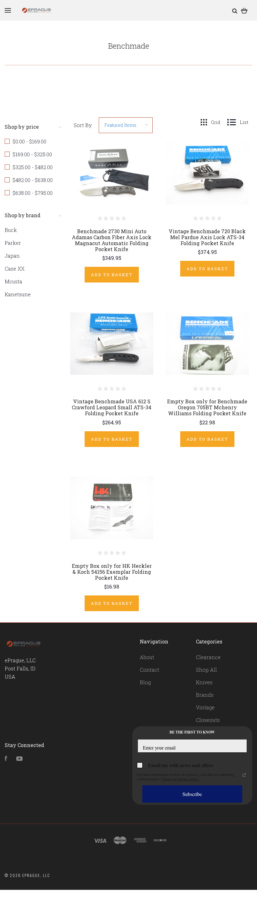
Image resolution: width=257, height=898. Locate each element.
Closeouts (208, 720)
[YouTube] (19, 759)
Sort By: (83, 125)
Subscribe (192, 794)
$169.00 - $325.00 (32, 154)
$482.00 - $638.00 (33, 180)
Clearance (208, 657)
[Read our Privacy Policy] (244, 775)
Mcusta (13, 281)
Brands (204, 694)
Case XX (14, 268)
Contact (149, 669)
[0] (244, 10)
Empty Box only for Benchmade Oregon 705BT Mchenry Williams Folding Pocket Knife (207, 407)
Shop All (206, 669)
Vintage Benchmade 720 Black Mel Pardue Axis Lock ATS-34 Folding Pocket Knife (207, 237)
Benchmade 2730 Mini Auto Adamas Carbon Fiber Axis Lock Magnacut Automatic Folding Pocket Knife (111, 240)
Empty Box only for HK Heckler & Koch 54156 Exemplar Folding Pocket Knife (112, 571)
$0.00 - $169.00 (29, 141)
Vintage (205, 707)
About (147, 657)
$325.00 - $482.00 (33, 167)
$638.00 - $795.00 (33, 193)
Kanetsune (18, 294)
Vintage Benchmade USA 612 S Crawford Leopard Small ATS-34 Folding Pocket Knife (111, 407)
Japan (12, 255)
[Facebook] (6, 759)
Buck (11, 230)
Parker (13, 242)
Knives (204, 682)
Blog (145, 682)
